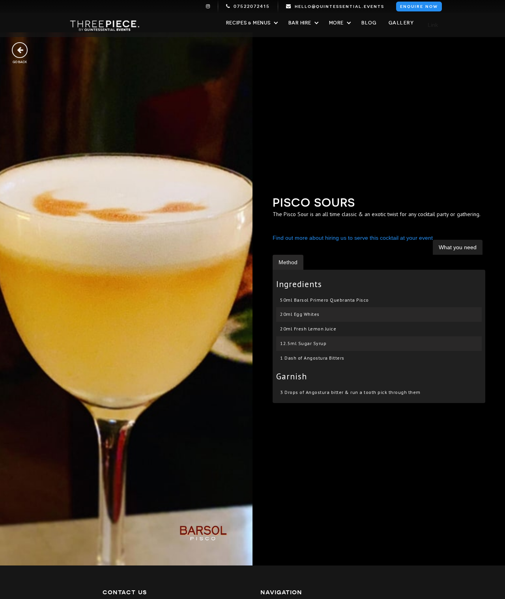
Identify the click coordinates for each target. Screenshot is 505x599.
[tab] (458, 247)
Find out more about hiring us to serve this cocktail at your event (353, 238)
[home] (104, 25)
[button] (251, 23)
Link (433, 25)
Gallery (401, 23)
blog (369, 23)
